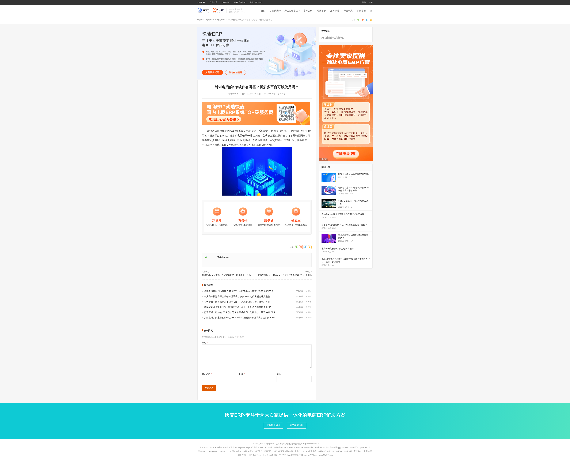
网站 (279, 374)
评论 (205, 342)
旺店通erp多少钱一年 (272, 455)
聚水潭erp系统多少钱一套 (293, 451)
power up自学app (219, 451)
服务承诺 (334, 10)
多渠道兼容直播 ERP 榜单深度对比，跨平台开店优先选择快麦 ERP (237, 307)
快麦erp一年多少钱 (344, 451)
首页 (263, 10)
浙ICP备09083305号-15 (309, 444)
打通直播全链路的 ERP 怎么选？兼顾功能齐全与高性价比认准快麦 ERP (239, 312)
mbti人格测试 (247, 451)
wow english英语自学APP (252, 447)
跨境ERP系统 (216, 447)
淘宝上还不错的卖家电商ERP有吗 (353, 174)
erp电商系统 (311, 451)
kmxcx (236, 94)
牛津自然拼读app (333, 447)
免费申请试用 (296, 425)
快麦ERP (258, 451)
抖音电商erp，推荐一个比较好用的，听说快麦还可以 (226, 275)
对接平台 (321, 10)
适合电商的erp (255, 455)
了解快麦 (274, 10)
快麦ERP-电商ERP (205, 20)
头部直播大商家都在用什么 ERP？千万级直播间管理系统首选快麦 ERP (239, 317)
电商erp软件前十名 (326, 451)
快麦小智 (361, 10)
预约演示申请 (256, 2)
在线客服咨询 (273, 425)
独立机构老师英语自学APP (276, 447)
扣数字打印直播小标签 (315, 447)
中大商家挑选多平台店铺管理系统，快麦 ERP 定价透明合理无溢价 (237, 296)
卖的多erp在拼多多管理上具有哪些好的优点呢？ (344, 214)
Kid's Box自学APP (297, 447)
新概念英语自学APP (231, 447)
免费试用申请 (240, 2)
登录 (364, 2)
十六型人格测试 (235, 451)
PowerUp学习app (309, 455)
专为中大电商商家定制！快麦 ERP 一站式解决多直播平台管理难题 (237, 302)
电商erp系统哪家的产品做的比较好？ (339, 248)
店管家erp (358, 451)
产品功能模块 (291, 10)
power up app (206, 451)
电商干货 (226, 2)
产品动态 (213, 2)
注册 (371, 2)
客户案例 (308, 10)
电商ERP (201, 2)
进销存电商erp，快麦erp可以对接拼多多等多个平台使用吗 (285, 275)
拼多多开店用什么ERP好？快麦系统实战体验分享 (344, 224)
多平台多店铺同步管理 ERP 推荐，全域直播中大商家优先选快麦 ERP (238, 291)
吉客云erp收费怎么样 (291, 455)
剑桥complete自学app (350, 447)
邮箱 (242, 374)
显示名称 (207, 374)
